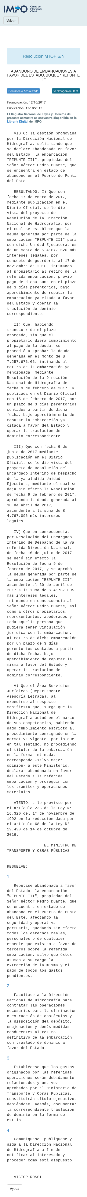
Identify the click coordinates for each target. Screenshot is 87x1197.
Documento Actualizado (23, 91)
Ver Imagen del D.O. (66, 91)
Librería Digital (17, 121)
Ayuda (14, 1188)
